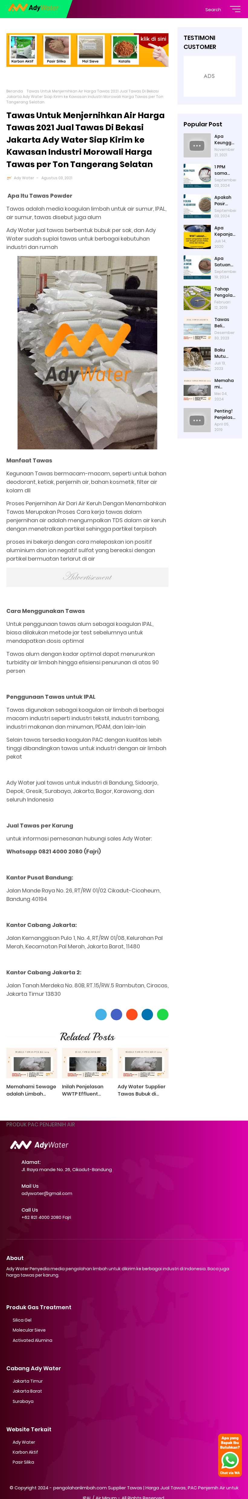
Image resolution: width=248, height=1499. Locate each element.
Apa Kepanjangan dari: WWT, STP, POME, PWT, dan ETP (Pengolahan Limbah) (224, 231)
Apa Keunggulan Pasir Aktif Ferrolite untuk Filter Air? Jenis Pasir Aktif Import (224, 139)
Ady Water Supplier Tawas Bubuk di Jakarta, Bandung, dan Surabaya (142, 1090)
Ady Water (24, 177)
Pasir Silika (23, 1462)
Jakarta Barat (27, 1391)
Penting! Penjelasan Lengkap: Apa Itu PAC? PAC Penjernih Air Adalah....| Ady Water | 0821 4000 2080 (225, 414)
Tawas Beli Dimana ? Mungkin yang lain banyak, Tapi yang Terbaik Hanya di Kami (224, 322)
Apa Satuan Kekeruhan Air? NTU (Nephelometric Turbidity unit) (224, 261)
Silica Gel (22, 1320)
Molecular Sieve (29, 1330)
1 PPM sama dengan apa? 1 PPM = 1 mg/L (223, 170)
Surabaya (23, 1401)
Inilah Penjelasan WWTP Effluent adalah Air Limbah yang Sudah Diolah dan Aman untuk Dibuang (85, 1090)
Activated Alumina (32, 1340)
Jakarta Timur (28, 1381)
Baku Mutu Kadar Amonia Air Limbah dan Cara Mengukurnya (224, 353)
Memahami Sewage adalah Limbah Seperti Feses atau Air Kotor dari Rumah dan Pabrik (31, 1090)
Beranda (14, 91)
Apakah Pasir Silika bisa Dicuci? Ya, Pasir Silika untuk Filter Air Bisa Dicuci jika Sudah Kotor (224, 200)
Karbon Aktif (25, 1452)
